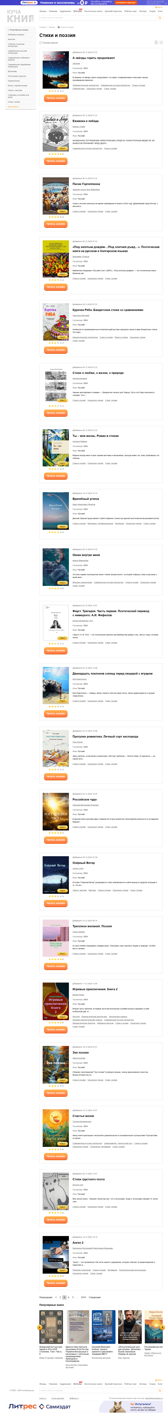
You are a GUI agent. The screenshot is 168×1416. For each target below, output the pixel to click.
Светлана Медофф (81, 315)
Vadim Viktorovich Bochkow (152, 1354)
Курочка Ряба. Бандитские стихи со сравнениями (108, 310)
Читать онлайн (56, 98)
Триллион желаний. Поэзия (92, 926)
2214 (83, 1297)
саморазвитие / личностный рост (118, 1143)
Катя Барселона (79, 679)
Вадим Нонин (78, 995)
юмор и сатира (121, 337)
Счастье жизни (83, 1116)
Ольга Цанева (79, 932)
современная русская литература (17, 52)
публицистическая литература (86, 85)
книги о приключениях (17, 86)
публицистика (79, 89)
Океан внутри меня (86, 555)
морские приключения (82, 582)
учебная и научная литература (16, 45)
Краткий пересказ (113, 11)
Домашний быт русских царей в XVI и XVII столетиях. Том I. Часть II (50, 1350)
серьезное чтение (94, 89)
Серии (152, 11)
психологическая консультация (132, 1270)
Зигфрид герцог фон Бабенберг (86, 190)
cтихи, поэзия (14, 102)
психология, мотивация (100, 1147)
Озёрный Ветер (84, 863)
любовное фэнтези (105, 1023)
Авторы (143, 11)
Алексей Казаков (80, 378)
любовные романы (16, 35)
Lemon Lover (78, 868)
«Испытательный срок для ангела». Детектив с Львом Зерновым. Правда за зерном (129, 1350)
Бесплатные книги (93, 11)
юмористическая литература (85, 337)
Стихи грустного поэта (89, 1179)
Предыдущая (45, 1297)
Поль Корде (78, 742)
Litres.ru (42, 1398)
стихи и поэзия (138, 85)
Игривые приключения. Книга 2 (95, 989)
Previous (39, 1327)
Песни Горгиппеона (86, 184)
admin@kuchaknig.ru (154, 1398)
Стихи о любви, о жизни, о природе (98, 373)
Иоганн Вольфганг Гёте (83, 621)
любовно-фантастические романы (87, 1020)
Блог (160, 11)
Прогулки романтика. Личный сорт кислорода (105, 736)
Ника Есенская (79, 1058)
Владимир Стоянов (81, 257)
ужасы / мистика (15, 90)
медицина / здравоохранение (100, 523)
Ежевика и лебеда (86, 121)
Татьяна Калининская (82, 1121)
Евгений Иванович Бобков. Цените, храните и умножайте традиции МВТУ (102, 1350)
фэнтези (11, 39)
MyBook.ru (74, 1398)
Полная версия (50, 43)
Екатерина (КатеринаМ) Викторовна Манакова (93, 1248)
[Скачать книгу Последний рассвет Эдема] (156, 1327)
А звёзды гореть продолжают (94, 58)
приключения (14, 81)
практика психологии (82, 1270)
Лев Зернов (124, 1358)
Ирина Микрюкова (80, 561)
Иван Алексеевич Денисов (84, 504)
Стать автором (58, 1398)
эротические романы (118, 1017)
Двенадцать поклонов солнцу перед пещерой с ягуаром (113, 673)
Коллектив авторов (101, 1358)
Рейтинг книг (130, 11)
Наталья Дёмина (80, 441)
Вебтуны (78, 11)
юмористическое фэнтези (84, 1023)
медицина (119, 523)
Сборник (76, 63)
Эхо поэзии (81, 1052)
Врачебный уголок (86, 498)
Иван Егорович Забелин (51, 1358)
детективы (12, 71)
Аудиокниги (65, 11)
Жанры (42, 11)
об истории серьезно (17, 76)
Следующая (95, 1297)
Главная (42, 27)
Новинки (53, 11)
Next (162, 1327)
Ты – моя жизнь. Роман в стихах (96, 436)
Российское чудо (85, 799)
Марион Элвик (79, 127)
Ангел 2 (78, 1242)
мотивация (112, 1270)
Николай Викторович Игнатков (85, 805)
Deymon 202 (78, 1185)
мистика (92, 890)
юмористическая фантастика (94, 1017)
